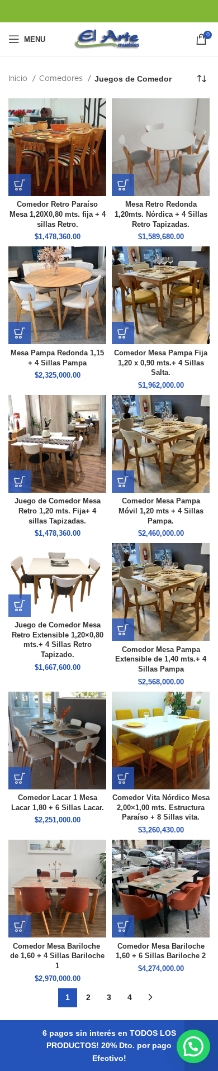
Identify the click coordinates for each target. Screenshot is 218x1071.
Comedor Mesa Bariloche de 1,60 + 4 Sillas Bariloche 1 (57, 956)
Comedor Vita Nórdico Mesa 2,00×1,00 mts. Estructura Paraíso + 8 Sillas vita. (161, 807)
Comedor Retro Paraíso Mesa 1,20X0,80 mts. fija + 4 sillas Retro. (58, 214)
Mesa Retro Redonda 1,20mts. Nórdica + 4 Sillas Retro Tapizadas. (161, 214)
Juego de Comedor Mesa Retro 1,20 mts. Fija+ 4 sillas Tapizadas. (58, 511)
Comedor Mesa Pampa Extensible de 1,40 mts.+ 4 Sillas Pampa (160, 659)
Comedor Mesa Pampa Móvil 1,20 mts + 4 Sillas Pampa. (161, 511)
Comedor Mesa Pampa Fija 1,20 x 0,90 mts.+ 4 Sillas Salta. (160, 363)
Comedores (62, 79)
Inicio (19, 79)
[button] (19, 185)
